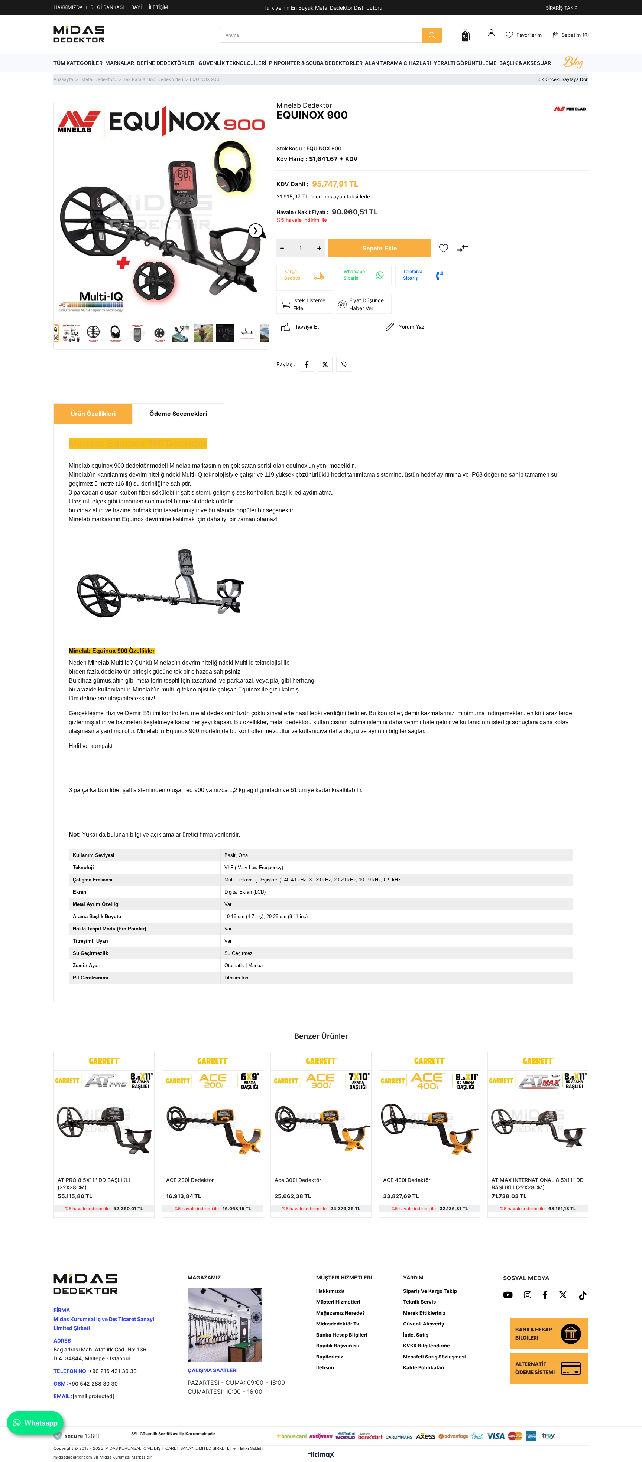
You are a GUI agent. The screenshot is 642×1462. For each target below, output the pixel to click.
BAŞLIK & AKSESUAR (525, 63)
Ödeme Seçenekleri (178, 413)
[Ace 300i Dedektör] (321, 1121)
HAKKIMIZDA (68, 7)
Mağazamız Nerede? (340, 1313)
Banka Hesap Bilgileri (341, 1335)
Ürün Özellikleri (93, 413)
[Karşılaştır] (462, 248)
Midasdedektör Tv (337, 1324)
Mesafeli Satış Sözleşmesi (434, 1357)
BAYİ (136, 7)
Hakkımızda (330, 1291)
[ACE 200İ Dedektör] (212, 1121)
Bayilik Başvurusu (337, 1345)
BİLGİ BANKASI (107, 7)
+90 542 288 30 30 (93, 1383)
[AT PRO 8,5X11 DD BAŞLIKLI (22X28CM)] (104, 1121)
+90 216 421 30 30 (113, 1371)
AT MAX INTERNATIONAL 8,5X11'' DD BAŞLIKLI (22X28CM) (538, 1183)
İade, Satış (415, 1335)
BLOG (572, 63)
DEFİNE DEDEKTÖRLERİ (166, 63)
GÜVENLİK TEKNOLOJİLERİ (232, 63)
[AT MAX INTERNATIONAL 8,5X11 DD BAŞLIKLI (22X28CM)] (538, 1121)
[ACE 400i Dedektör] (429, 1121)
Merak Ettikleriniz (424, 1313)
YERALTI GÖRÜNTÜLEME (465, 63)
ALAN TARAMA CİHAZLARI (398, 63)
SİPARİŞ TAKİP (561, 8)
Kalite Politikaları (423, 1367)
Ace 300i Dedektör (298, 1180)
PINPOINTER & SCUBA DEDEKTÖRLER (316, 63)
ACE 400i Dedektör (406, 1180)
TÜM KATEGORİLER (78, 63)
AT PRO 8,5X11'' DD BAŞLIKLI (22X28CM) (94, 1183)
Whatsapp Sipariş (354, 275)
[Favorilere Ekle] (443, 248)
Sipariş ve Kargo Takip (430, 1291)
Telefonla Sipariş (412, 275)
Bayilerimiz (329, 1357)
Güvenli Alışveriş (423, 1324)
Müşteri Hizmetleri (338, 1302)
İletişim (325, 1367)
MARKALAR (119, 63)
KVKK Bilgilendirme (426, 1345)
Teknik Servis (419, 1302)
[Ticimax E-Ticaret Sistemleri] (321, 1455)
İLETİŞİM (158, 7)
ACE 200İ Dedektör (190, 1180)
